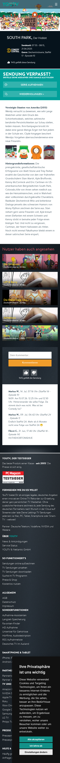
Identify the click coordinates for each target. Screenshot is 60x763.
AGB (4, 598)
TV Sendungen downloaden (16, 571)
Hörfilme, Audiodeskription (16, 635)
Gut (26, 373)
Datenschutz (9, 602)
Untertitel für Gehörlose (15, 631)
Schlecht (34, 373)
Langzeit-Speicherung (13, 619)
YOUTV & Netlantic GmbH (16, 549)
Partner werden (10, 679)
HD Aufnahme (10, 627)
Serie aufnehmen (32, 84)
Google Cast (9, 709)
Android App (9, 661)
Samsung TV (8, 713)
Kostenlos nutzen (11, 583)
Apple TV (7, 697)
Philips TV (7, 721)
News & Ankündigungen (15, 541)
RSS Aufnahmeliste (12, 639)
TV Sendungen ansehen (14, 567)
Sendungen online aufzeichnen (18, 563)
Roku (5, 701)
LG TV (5, 717)
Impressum (8, 606)
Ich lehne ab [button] (36, 745)
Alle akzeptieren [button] (36, 739)
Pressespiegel (9, 739)
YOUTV (10, 4)
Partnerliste (8, 675)
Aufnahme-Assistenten (14, 615)
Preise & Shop (9, 579)
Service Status (9, 545)
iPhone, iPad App (11, 657)
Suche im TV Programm (14, 575)
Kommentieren (30, 363)
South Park (19, 38)
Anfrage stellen (10, 757)
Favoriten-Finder (11, 623)
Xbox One (7, 705)
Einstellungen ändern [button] (36, 752)
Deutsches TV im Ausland (15, 643)
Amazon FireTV (10, 689)
